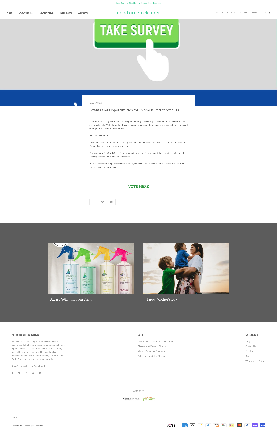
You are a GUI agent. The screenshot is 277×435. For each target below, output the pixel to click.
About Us (83, 12)
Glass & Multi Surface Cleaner (152, 346)
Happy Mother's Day (161, 299)
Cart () (266, 12)
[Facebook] (13, 373)
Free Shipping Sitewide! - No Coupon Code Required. (138, 3)
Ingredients (66, 12)
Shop (10, 12)
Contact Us (218, 13)
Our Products (26, 12)
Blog (247, 356)
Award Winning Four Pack (71, 299)
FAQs (248, 341)
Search (254, 13)
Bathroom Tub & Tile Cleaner (151, 356)
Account (243, 13)
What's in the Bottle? (255, 361)
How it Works (46, 12)
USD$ (229, 13)
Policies (249, 351)
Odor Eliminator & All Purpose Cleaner (156, 341)
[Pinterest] (33, 373)
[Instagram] (26, 373)
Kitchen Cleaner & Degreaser (151, 351)
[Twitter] (19, 373)
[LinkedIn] (40, 373)
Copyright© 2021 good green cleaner (27, 426)
